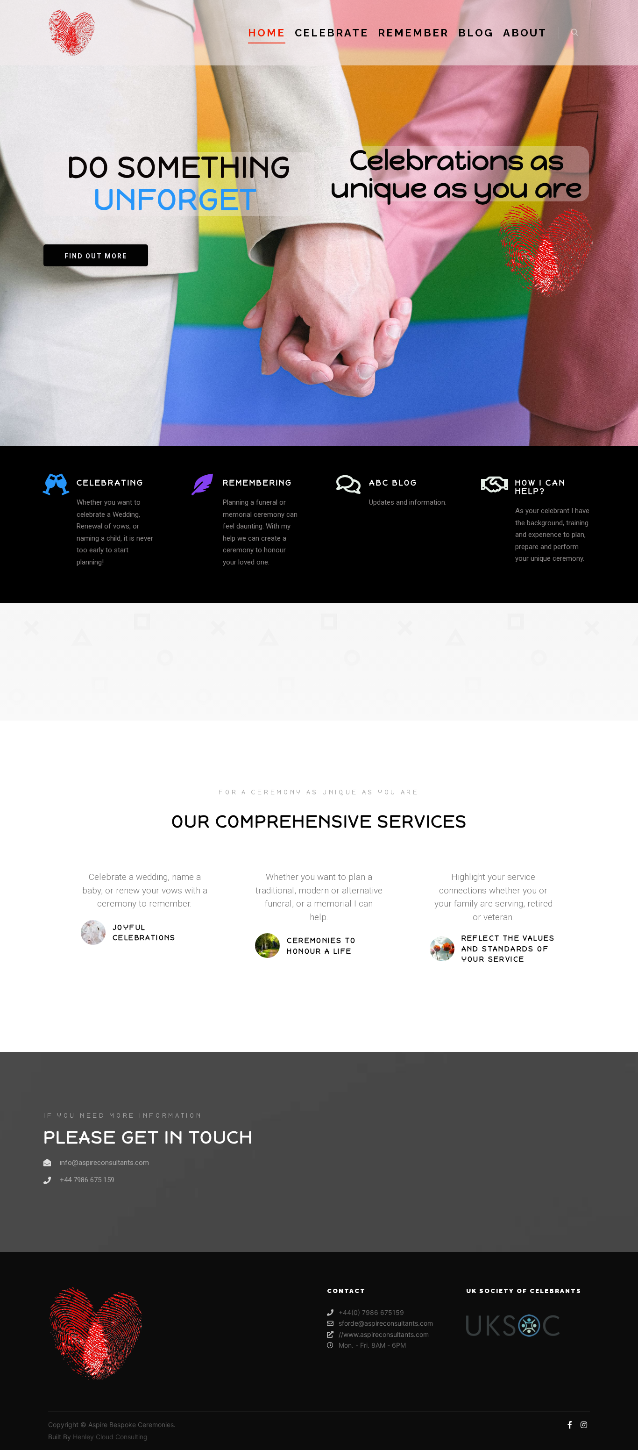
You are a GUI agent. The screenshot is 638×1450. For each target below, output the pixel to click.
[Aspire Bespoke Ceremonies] (71, 32)
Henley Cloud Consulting (110, 1437)
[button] (95, 255)
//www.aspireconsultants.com (384, 1334)
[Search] (574, 33)
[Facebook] (570, 1425)
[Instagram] (584, 1425)
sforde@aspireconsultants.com (386, 1323)
